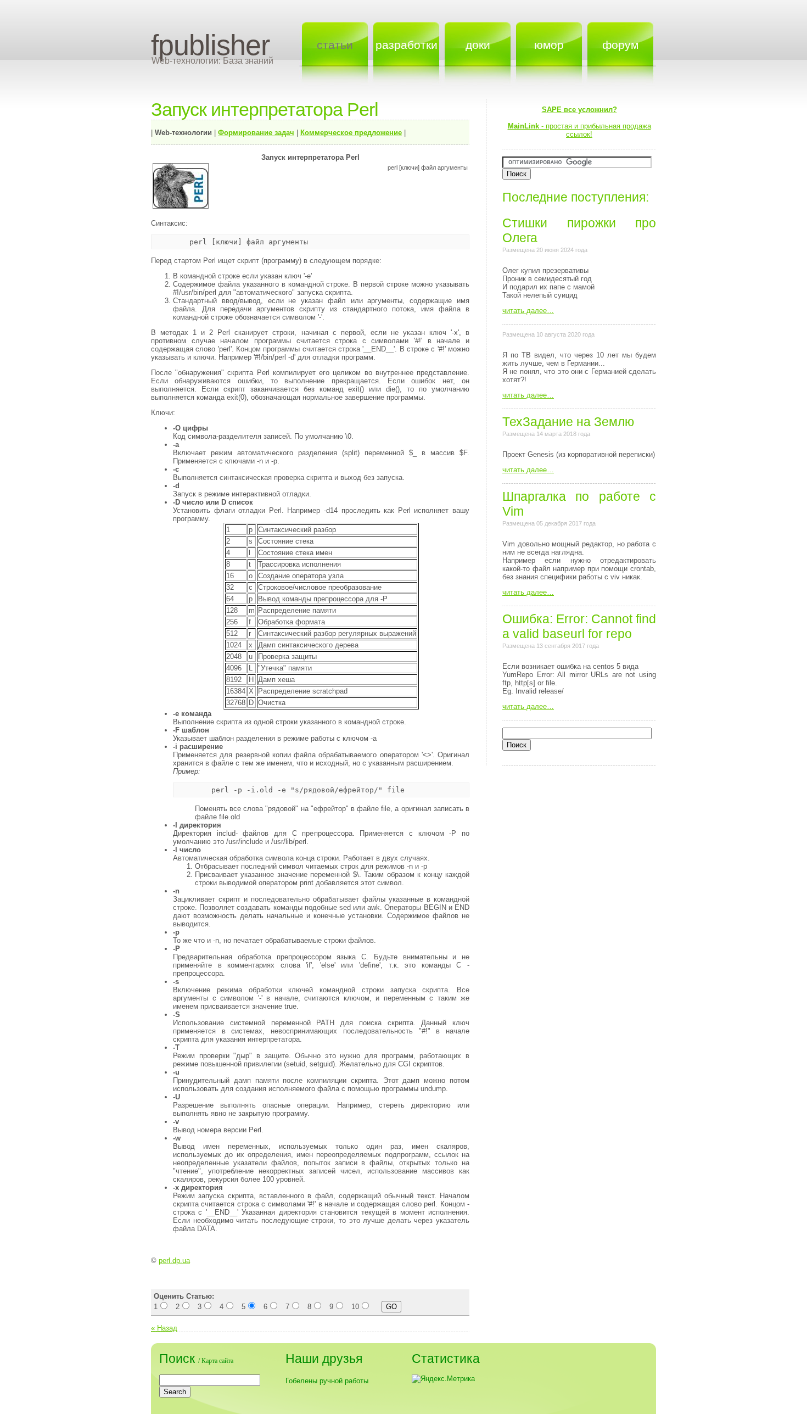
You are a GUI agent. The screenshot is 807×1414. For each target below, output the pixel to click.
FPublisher (210, 45)
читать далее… (528, 310)
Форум (620, 44)
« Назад (164, 1328)
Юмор (549, 44)
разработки (407, 44)
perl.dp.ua (174, 1260)
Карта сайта (217, 1361)
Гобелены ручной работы (326, 1381)
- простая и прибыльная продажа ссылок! (579, 121)
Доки (478, 44)
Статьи (335, 44)
